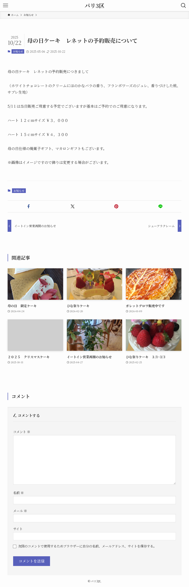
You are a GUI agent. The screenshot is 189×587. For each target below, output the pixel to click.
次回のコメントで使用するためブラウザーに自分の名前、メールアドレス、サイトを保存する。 (87, 546)
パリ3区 (94, 5)
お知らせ (18, 51)
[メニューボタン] (5, 5)
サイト (18, 528)
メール (20, 510)
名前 (18, 492)
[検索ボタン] (183, 5)
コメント (21, 431)
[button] (29, 206)
